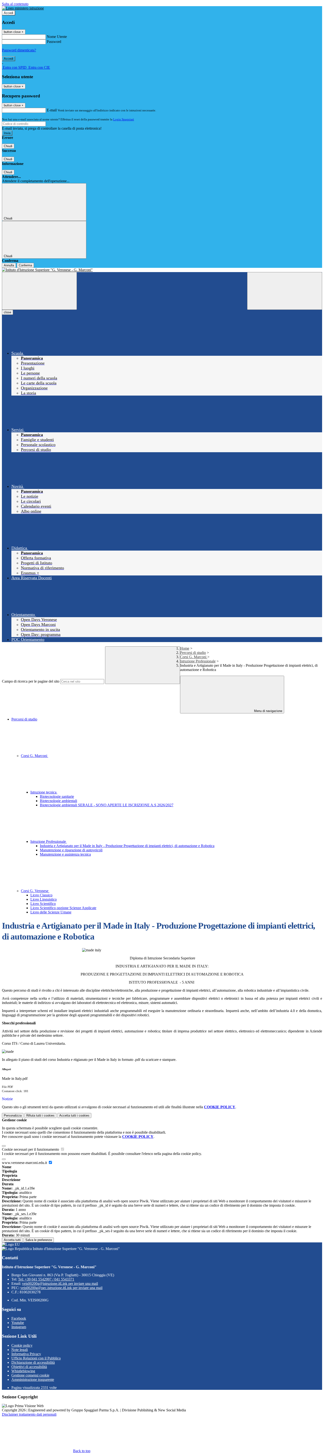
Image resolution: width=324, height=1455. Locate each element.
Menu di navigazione (267, 711)
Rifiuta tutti (40, 1115)
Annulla (9, 265)
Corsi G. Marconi (193, 657)
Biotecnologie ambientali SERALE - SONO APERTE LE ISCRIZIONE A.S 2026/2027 (106, 805)
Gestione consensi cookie (30, 1375)
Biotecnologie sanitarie (57, 796)
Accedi (8, 13)
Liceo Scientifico (43, 904)
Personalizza (13, 1115)
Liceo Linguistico (43, 899)
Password (54, 42)
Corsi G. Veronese (35, 891)
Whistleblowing (23, 1371)
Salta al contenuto (15, 4)
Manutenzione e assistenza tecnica (65, 854)
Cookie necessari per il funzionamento (31, 1149)
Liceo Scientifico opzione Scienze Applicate (63, 908)
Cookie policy (21, 1345)
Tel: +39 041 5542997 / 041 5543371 (46, 1279)
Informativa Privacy (26, 1354)
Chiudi (8, 146)
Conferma (25, 265)
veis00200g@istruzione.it (60, 1284)
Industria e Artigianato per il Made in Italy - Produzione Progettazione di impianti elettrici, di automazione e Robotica (127, 846)
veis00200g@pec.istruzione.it (61, 1288)
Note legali (19, 1350)
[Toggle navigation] (39, 291)
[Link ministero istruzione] (23, 8)
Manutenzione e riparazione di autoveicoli (71, 850)
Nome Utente (57, 37)
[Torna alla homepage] (162, 270)
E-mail (52, 110)
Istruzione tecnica (43, 792)
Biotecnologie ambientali (58, 801)
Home (184, 648)
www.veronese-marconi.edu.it (25, 1163)
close (7, 312)
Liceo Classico (41, 895)
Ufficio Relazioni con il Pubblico (36, 1358)
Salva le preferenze (38, 1240)
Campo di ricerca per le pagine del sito (30, 681)
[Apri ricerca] (284, 291)
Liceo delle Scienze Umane (50, 912)
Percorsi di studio (193, 653)
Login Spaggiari (123, 119)
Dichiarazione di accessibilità (33, 1362)
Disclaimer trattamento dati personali (29, 1414)
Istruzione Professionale (198, 661)
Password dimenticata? (19, 50)
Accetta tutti (74, 1115)
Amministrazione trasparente (32, 1379)
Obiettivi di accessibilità (29, 1367)
